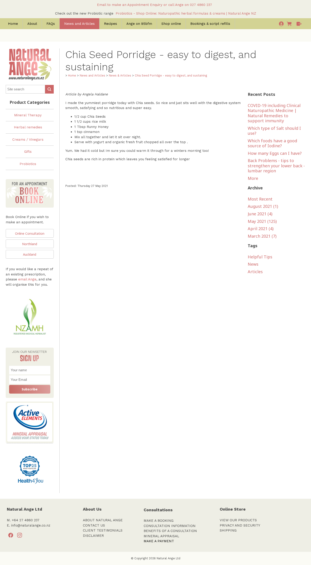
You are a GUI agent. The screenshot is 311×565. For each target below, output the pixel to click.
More (253, 178)
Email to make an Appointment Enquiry (129, 5)
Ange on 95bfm (139, 24)
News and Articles (79, 24)
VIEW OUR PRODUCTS (238, 520)
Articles (255, 271)
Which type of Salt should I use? (274, 130)
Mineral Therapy (28, 115)
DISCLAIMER (93, 536)
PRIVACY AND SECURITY (240, 525)
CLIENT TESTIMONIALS (102, 530)
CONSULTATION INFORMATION (170, 526)
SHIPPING (228, 530)
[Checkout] (299, 23)
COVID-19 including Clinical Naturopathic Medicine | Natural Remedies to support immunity (274, 113)
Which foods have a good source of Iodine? (272, 143)
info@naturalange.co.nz (30, 525)
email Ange (27, 279)
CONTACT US (94, 525)
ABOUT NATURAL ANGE (103, 520)
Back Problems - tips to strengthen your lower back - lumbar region (276, 165)
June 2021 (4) (260, 213)
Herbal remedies (28, 127)
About (32, 24)
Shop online (171, 24)
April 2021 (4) (260, 228)
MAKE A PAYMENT (159, 541)
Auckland (29, 254)
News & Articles (120, 75)
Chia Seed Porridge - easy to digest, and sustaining (171, 75)
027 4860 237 (202, 5)
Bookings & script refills (210, 24)
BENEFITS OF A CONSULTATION (170, 531)
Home (13, 24)
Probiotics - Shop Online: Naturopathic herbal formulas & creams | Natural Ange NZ (186, 13)
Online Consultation (29, 233)
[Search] (49, 89)
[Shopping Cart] (290, 23)
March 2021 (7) (262, 236)
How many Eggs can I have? (275, 153)
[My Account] (281, 23)
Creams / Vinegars (27, 139)
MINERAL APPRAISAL (161, 536)
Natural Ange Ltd (168, 558)
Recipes (110, 24)
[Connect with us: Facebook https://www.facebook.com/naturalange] (11, 535)
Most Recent (260, 199)
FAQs (50, 24)
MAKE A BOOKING (158, 521)
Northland (29, 244)
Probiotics (28, 164)
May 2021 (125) (262, 221)
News (253, 264)
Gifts (28, 152)
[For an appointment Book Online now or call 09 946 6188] (30, 210)
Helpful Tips (260, 257)
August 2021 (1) (263, 206)
